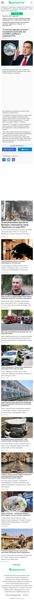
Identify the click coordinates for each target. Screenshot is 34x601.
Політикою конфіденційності (19, 8)
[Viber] (13, 159)
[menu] (2, 3)
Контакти (26, 595)
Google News (10, 149)
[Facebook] (4, 159)
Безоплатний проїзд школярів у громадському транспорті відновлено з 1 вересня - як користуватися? (15, 24)
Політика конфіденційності (13, 595)
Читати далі (16, 564)
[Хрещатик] (16, 3)
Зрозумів (17, 13)
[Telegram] (8, 159)
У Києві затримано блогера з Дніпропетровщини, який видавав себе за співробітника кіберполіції (16, 19)
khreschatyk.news (19, 598)
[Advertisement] (17, 92)
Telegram (26, 149)
